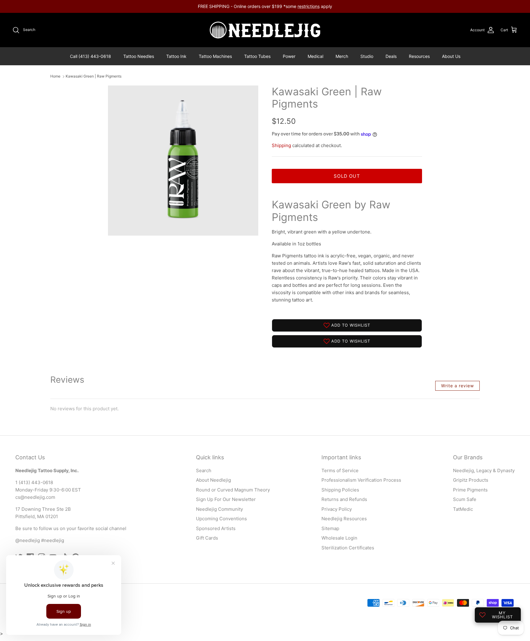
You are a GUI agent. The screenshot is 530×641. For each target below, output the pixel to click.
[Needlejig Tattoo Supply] (265, 30)
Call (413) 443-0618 (90, 56)
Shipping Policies (340, 490)
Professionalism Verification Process (361, 480)
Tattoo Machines (215, 56)
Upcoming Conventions (221, 519)
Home (55, 76)
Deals (391, 56)
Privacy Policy (336, 509)
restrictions (309, 6)
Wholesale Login (339, 538)
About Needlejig (213, 480)
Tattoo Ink (176, 56)
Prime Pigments (470, 490)
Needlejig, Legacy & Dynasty (484, 470)
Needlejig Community (219, 509)
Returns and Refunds (344, 499)
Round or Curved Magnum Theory (233, 490)
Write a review (457, 385)
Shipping (281, 145)
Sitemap (330, 528)
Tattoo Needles (138, 56)
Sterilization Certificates (347, 548)
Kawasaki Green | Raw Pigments (93, 76)
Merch (342, 56)
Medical (315, 56)
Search (203, 470)
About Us (451, 56)
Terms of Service (340, 470)
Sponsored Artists (216, 528)
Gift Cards (207, 538)
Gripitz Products (470, 480)
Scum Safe (464, 499)
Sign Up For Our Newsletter (226, 499)
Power (289, 56)
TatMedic (463, 509)
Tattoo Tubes (257, 56)
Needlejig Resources (344, 519)
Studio (366, 56)
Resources (419, 56)
